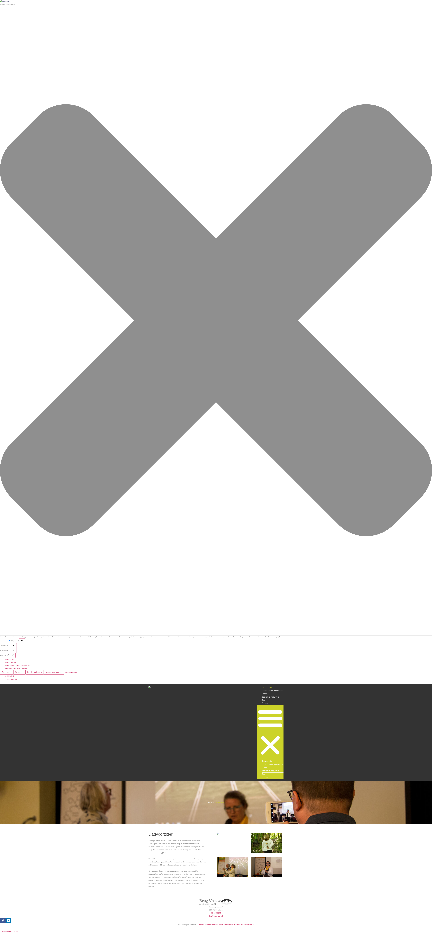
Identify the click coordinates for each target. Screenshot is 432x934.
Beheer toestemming (10, 932)
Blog (263, 700)
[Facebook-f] (3, 920)
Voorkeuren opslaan (54, 672)
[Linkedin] (8, 920)
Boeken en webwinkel (270, 697)
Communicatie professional (273, 691)
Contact (265, 703)
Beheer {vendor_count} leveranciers (17, 665)
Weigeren (19, 672)
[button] (216, 320)
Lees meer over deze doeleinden (16, 668)
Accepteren (6, 672)
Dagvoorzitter (267, 687)
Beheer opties (9, 659)
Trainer (264, 694)
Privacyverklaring (10, 679)
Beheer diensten (10, 662)
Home (210, 802)
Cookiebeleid (9, 676)
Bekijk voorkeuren (34, 672)
